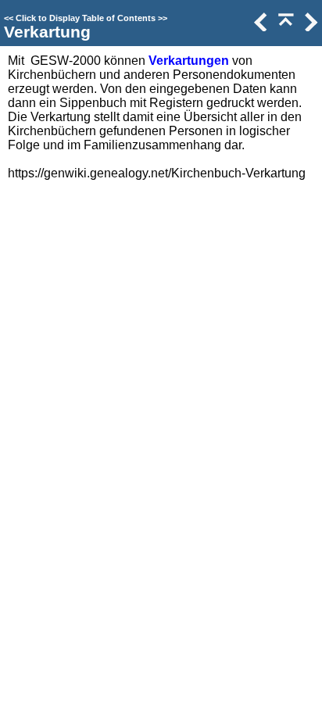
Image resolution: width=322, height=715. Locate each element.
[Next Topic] (309, 27)
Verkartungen (188, 60)
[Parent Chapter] (284, 27)
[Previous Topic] (259, 27)
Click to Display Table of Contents (86, 18)
